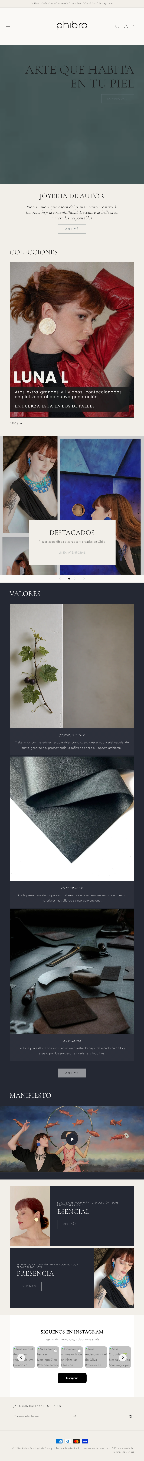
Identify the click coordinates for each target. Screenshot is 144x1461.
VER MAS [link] (29, 1286)
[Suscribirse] (75, 1416)
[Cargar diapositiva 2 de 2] (75, 578)
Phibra (25, 1448)
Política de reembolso (123, 1448)
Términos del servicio (123, 1451)
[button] (8, 26)
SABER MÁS (72, 229)
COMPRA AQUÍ (118, 99)
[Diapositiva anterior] (60, 578)
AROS (14, 423)
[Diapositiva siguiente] (84, 578)
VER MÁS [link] (69, 1224)
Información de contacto (95, 1448)
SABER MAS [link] (72, 1073)
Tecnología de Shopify (41, 1448)
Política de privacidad (67, 1448)
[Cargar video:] (72, 1139)
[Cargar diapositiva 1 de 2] (69, 578)
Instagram (72, 1378)
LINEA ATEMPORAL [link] (72, 552)
